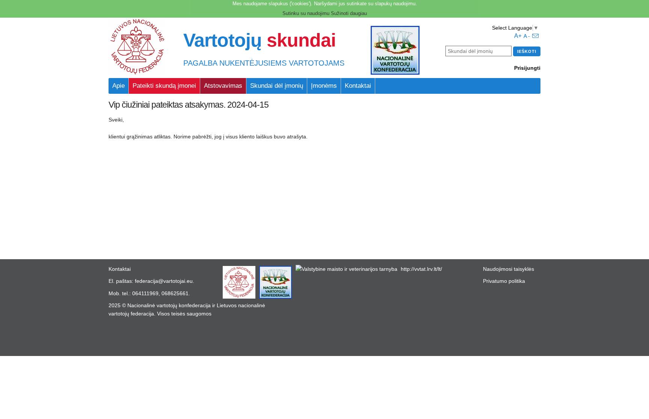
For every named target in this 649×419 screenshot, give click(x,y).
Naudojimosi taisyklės (508, 269)
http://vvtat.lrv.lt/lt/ (421, 269)
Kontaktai (358, 85)
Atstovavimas (223, 85)
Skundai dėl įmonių (276, 85)
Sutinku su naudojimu (305, 13)
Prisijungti (527, 68)
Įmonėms (324, 85)
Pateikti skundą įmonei (164, 85)
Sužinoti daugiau (349, 13)
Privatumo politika (504, 281)
